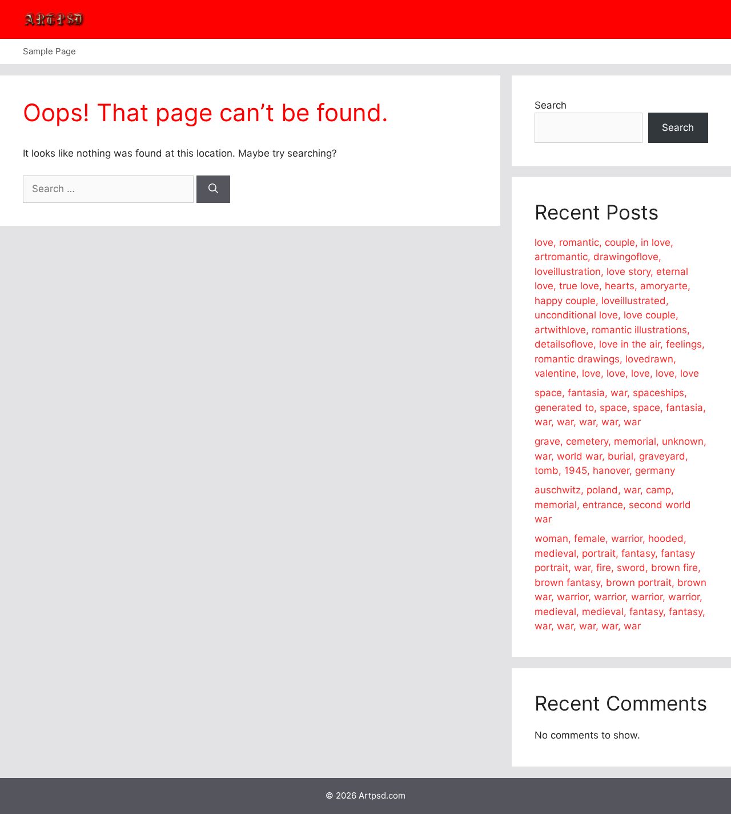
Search (551, 105)
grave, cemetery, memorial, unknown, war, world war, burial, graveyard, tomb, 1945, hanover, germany (620, 456)
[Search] (213, 189)
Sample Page (49, 51)
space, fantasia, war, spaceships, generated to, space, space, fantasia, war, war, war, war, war (620, 407)
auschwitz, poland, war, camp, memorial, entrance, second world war (613, 504)
